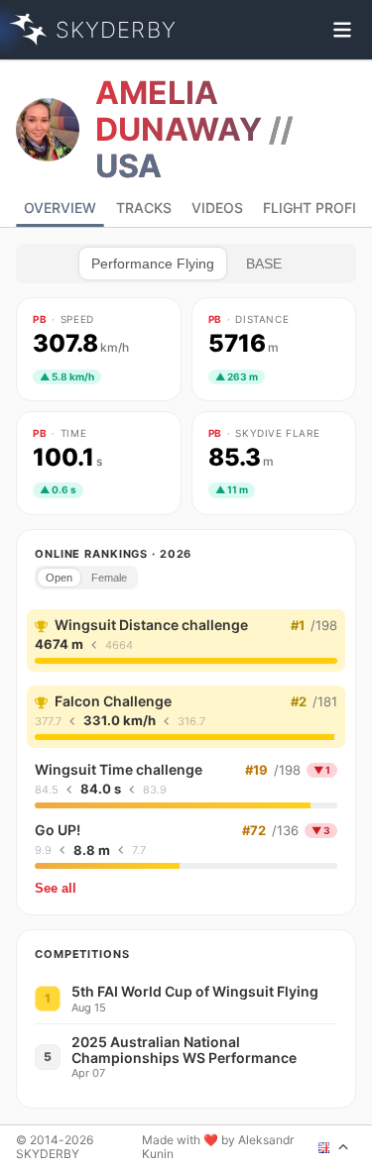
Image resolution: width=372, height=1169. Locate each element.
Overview (60, 207)
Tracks (144, 207)
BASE (264, 263)
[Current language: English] (333, 1147)
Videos (217, 207)
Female (109, 578)
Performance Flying (152, 263)
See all (55, 888)
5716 (243, 344)
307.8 (81, 344)
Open (59, 578)
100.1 (67, 458)
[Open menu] (342, 30)
